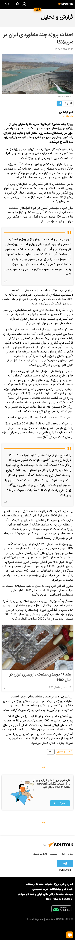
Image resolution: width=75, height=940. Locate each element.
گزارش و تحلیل (64, 752)
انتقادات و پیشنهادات (61, 889)
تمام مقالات (68, 116)
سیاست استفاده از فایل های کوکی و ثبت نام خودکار (45, 894)
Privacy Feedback (62, 899)
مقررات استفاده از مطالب (38, 884)
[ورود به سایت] (24, 3)
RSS (48, 899)
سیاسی (53, 854)
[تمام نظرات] (69, 934)
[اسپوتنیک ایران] (66, 5)
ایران (51, 752)
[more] (5, 281)
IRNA (68, 97)
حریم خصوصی (40, 889)
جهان (70, 854)
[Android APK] (61, 909)
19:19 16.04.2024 (64, 49)
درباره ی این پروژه (63, 884)
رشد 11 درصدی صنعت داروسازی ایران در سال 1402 (40, 677)
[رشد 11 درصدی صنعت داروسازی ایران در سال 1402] (37, 647)
